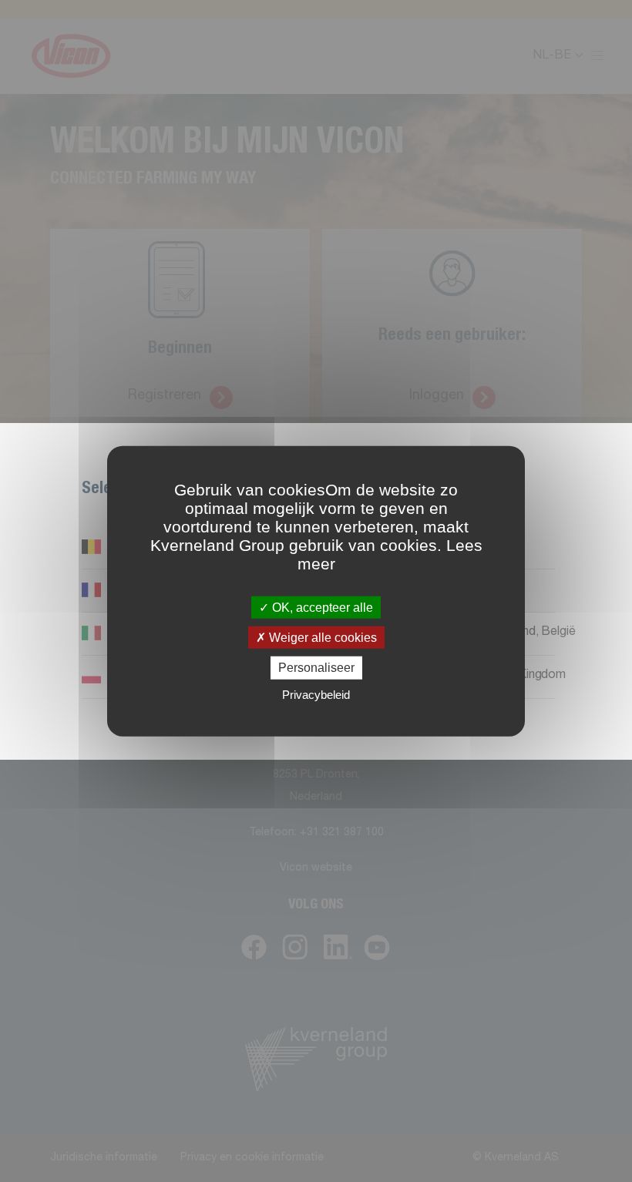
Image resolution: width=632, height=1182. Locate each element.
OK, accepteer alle (321, 607)
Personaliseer (316, 667)
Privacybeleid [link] (316, 693)
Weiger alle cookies (321, 637)
